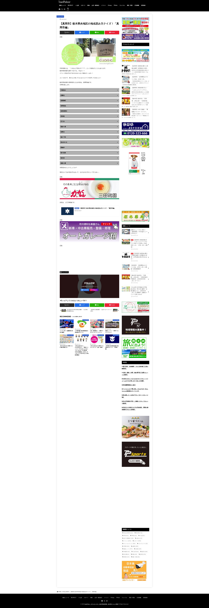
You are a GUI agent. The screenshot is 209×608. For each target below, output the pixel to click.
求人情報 (126, 554)
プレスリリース (143, 543)
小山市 (136, 551)
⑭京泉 (63, 158)
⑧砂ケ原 (63, 126)
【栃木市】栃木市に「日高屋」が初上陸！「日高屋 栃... (140, 100)
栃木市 (144, 551)
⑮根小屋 (63, 163)
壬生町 (138, 548)
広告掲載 (137, 5)
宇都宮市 (127, 551)
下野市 (126, 546)
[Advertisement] (89, 258)
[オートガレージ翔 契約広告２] (89, 243)
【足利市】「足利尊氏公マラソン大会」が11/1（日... (140, 78)
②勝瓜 (63, 95)
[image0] (89, 200)
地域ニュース (62, 5)
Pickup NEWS (60, 16)
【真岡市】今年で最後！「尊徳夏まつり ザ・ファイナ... (140, 110)
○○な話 (77, 5)
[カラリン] (89, 66)
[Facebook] (59, 9)
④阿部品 (63, 105)
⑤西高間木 (64, 111)
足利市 (143, 554)
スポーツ (83, 5)
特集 (88, 5)
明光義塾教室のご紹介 (129, 385)
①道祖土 (63, 90)
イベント (103, 5)
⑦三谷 (63, 121)
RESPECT (70, 5)
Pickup (110, 5)
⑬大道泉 (63, 152)
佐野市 (135, 546)
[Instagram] (64, 9)
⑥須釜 (63, 116)
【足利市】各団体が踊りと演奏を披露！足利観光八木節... (140, 67)
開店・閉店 (130, 5)
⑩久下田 (63, 137)
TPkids (115, 5)
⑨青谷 (63, 132)
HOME (59, 591)
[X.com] (62, 9)
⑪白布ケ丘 (64, 142)
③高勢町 (63, 100)
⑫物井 (63, 147)
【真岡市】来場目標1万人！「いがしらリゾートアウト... (140, 89)
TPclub (126, 535)
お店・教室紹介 (95, 5)
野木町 (126, 556)
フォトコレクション (129, 543)
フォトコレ (122, 5)
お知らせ (139, 538)
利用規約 (143, 5)
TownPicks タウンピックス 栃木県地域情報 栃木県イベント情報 (101, 604)
